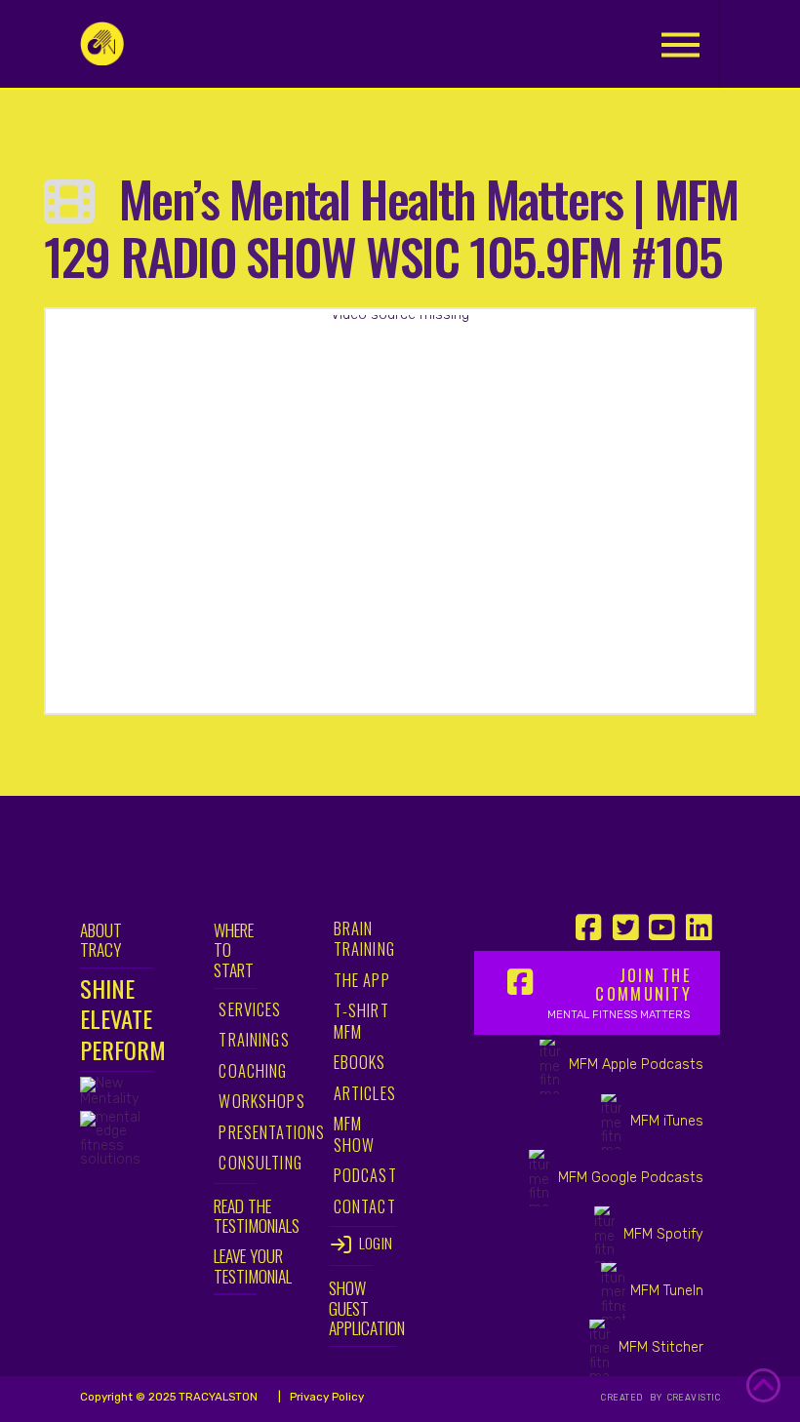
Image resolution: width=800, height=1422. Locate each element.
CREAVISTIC (692, 1397)
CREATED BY (632, 1397)
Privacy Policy (325, 1396)
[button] (680, 44)
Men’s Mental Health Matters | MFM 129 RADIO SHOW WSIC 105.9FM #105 (391, 226)
